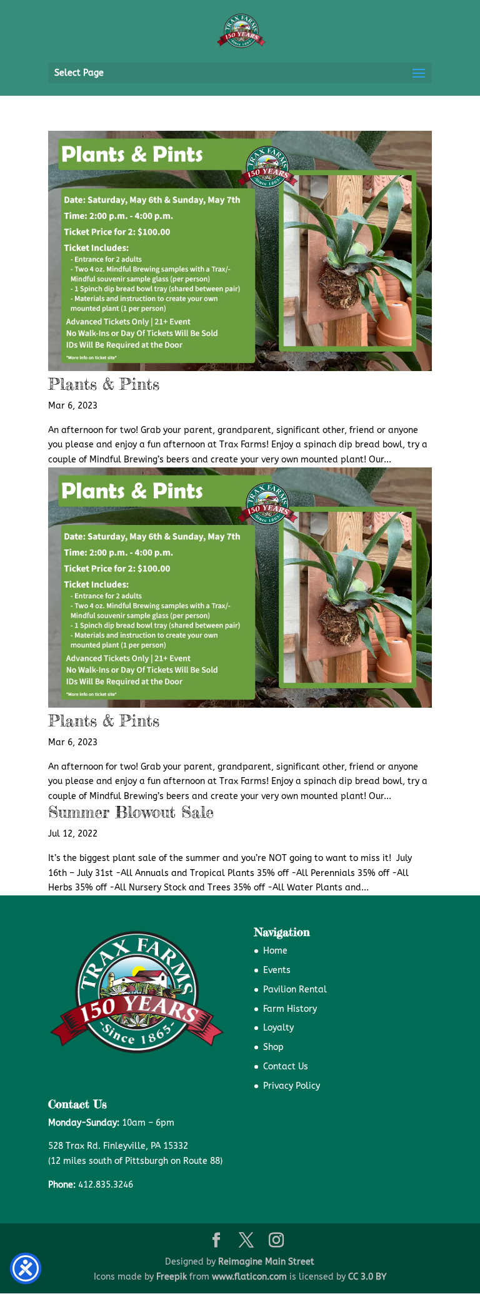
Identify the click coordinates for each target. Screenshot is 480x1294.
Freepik (171, 1276)
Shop (273, 1047)
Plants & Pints (103, 384)
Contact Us (285, 1066)
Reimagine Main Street (266, 1261)
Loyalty (278, 1027)
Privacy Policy (291, 1086)
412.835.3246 (105, 1184)
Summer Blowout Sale (131, 812)
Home (275, 950)
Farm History (290, 1009)
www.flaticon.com (249, 1276)
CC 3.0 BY (367, 1276)
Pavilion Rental (295, 989)
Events (277, 970)
